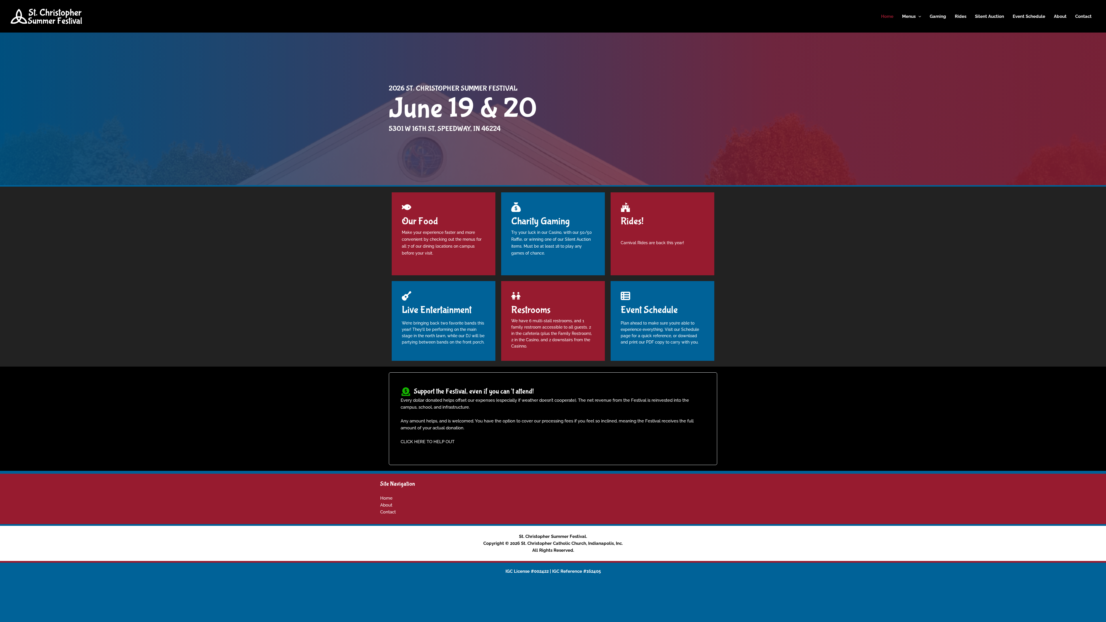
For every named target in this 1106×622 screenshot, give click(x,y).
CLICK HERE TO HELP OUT (427, 441)
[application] (918, 16)
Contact (388, 512)
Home (386, 498)
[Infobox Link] (443, 214)
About (386, 505)
